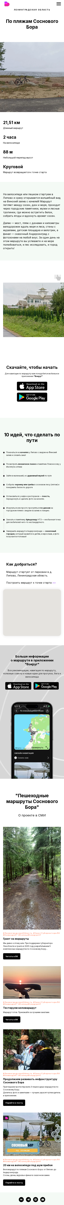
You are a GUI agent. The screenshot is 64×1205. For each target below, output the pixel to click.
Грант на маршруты (16, 914)
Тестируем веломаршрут (20, 983)
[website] (35, 1174)
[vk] (21, 1174)
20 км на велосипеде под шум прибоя (28, 1140)
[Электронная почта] (42, 1174)
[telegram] (28, 1174)
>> (54, 582)
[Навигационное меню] (59, 3)
